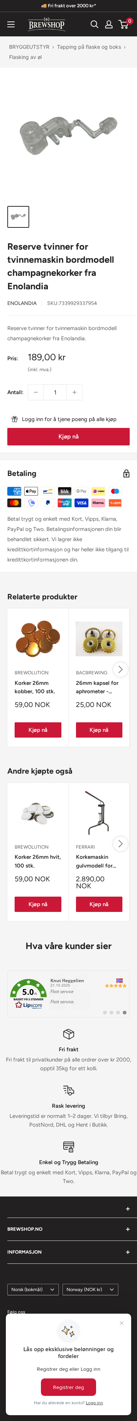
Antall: (15, 392)
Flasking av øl (25, 57)
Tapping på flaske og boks (89, 47)
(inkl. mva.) (40, 369)
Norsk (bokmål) (26, 1289)
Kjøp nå (68, 436)
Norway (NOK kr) (84, 1289)
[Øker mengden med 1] (74, 392)
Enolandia (22, 303)
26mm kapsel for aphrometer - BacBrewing (97, 688)
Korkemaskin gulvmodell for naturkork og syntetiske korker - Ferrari (99, 862)
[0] (123, 24)
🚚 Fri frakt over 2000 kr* (68, 5)
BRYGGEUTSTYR (29, 47)
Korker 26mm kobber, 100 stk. (35, 687)
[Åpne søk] (95, 24)
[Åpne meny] (11, 24)
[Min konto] (109, 24)
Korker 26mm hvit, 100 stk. (38, 861)
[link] (68, 994)
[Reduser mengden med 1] (35, 392)
